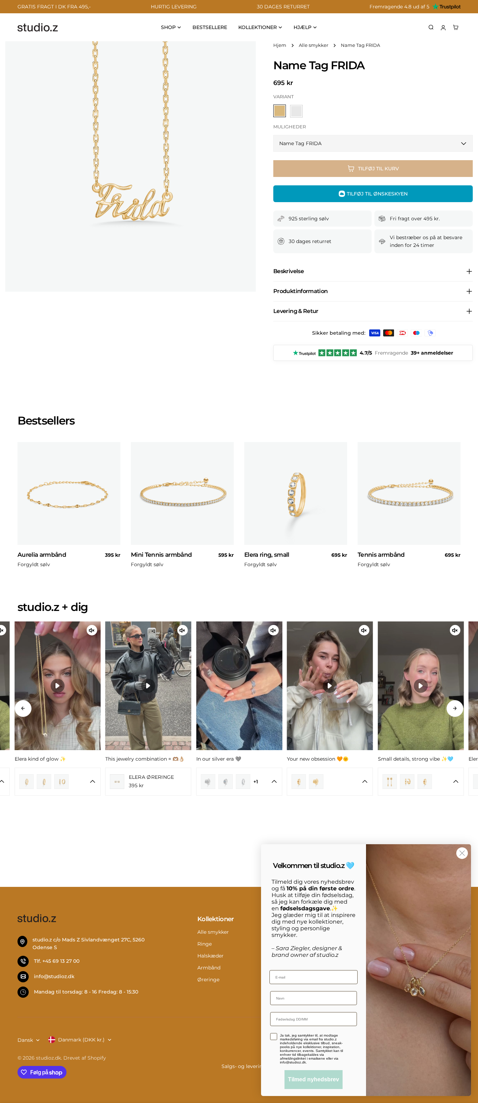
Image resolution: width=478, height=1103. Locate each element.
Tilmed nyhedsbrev (313, 1079)
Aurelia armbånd (41, 554)
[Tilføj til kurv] (112, 541)
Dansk (25, 1040)
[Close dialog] (462, 853)
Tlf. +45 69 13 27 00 (56, 961)
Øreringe (208, 979)
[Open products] (48, 782)
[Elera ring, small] (295, 493)
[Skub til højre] (455, 708)
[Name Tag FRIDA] (296, 111)
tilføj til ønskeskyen (377, 194)
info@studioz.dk (54, 977)
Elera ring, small (266, 554)
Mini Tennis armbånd (161, 554)
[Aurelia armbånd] (68, 493)
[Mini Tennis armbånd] (182, 493)
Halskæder (210, 956)
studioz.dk (48, 1058)
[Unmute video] (91, 630)
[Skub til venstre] (23, 708)
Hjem (279, 45)
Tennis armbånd (381, 554)
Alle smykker (313, 45)
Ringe (204, 944)
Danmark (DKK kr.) (81, 1040)
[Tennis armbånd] (409, 493)
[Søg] (431, 27)
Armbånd (208, 968)
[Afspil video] (57, 686)
